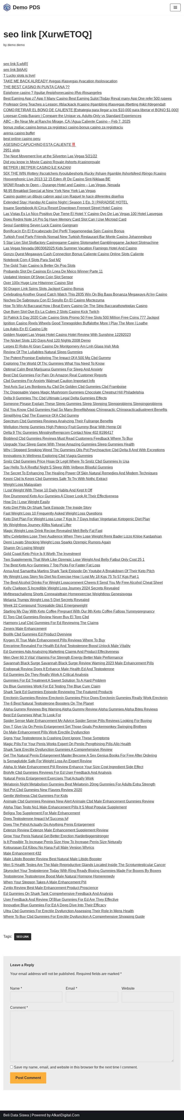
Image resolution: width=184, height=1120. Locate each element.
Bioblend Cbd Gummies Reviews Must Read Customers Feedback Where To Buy (68, 438)
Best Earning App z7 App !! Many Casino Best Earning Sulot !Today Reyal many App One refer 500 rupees (87, 98)
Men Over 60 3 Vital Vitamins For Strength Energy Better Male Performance (63, 657)
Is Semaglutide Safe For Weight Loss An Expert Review (47, 761)
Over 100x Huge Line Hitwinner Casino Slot (38, 283)
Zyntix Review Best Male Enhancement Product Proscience (50, 888)
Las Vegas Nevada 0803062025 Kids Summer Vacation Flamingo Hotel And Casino (70, 248)
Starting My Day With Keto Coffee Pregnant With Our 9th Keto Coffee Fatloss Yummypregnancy (79, 611)
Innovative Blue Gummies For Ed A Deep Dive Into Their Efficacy (54, 905)
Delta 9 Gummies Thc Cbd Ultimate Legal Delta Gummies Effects (55, 398)
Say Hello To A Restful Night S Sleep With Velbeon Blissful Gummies (58, 467)
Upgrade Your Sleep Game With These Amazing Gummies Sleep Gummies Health (68, 444)
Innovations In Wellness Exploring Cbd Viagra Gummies (48, 456)
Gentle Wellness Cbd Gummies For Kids (35, 796)
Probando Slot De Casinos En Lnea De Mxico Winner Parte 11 (53, 271)
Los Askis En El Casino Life (25, 329)
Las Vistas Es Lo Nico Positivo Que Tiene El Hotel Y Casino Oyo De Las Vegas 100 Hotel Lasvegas (82, 214)
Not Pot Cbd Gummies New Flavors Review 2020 (42, 790)
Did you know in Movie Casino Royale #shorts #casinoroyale (51, 162)
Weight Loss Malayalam (22, 484)
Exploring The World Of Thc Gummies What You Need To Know (54, 363)
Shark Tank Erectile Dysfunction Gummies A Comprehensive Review (57, 749)
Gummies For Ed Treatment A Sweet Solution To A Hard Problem (54, 680)
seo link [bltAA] (15, 70)
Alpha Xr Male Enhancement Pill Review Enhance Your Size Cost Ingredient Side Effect (73, 767)
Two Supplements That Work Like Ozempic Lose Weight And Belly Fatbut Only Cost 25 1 (74, 559)
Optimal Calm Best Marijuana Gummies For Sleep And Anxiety (53, 369)
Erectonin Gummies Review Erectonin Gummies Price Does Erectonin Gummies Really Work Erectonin (85, 698)
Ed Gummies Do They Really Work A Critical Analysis (45, 675)
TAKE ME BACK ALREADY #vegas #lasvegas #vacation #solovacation (60, 81)
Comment (19, 1007)
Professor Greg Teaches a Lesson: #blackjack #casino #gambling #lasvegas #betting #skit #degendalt (84, 104)
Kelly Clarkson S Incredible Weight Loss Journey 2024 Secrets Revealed (61, 588)
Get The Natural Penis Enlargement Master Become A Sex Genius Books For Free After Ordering (80, 755)
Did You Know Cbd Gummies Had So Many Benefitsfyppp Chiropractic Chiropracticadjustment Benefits (85, 410)
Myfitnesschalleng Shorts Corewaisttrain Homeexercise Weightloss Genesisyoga (67, 594)
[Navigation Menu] (175, 7)
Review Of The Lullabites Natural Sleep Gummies (43, 352)
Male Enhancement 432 (22, 853)
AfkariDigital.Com (65, 1115)
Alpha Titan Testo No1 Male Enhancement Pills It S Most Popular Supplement (65, 807)
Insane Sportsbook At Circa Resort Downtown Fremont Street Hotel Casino (62, 208)
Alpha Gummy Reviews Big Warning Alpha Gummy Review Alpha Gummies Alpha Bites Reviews (80, 709)
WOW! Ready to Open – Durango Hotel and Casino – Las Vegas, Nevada (61, 185)
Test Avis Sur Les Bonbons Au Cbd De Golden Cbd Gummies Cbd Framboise (64, 387)
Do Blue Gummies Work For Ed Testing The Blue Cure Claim (51, 686)
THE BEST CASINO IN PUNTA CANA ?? (36, 87)
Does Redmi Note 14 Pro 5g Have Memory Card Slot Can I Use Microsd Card (64, 219)
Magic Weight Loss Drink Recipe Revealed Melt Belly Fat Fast (52, 531)
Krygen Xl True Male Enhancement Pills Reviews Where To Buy (54, 640)
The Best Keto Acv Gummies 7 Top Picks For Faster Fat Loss (51, 565)
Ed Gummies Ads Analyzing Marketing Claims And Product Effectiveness (61, 652)
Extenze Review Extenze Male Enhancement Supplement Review (55, 830)
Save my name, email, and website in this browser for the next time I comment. (76, 1067)
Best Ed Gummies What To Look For (32, 715)
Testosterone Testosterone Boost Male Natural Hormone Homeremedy (59, 876)
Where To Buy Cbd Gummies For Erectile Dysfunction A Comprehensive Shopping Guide (74, 917)
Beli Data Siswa (16, 1115)
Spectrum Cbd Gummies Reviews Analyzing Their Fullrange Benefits (58, 421)
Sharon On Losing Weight (23, 548)
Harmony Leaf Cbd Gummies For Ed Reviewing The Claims (51, 623)
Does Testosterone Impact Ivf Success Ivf (35, 819)
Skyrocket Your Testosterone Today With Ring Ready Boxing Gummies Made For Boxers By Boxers (82, 871)
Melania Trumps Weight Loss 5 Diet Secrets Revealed (46, 600)
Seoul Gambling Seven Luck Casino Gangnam (40, 225)
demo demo (16, 45)
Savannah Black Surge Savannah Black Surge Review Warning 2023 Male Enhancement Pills (78, 663)
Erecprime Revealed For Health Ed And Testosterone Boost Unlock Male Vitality (66, 646)
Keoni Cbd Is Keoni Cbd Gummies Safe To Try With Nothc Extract (55, 479)
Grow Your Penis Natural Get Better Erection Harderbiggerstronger (56, 836)
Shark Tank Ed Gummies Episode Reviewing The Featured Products (57, 692)
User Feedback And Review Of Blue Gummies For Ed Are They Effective (60, 899)
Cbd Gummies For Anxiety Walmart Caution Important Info (49, 381)
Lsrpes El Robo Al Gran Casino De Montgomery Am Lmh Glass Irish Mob (61, 346)
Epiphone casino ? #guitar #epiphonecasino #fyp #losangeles (52, 93)
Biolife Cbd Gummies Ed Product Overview (37, 634)
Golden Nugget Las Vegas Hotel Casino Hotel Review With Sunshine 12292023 (67, 335)
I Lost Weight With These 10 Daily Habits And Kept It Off (47, 490)
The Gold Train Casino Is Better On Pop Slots (39, 265)
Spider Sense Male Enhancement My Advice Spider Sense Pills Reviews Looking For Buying (77, 721)
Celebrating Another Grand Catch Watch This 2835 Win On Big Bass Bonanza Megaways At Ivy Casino (85, 294)
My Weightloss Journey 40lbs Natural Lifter (37, 525)
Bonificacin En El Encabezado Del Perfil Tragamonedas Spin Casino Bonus (63, 231)
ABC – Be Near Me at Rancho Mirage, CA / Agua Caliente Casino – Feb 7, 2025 (66, 121)
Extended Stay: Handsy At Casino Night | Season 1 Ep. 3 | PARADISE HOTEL (65, 202)
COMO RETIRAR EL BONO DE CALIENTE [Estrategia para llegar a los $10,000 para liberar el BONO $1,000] (90, 110)
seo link (22, 936)
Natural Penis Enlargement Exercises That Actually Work (48, 778)
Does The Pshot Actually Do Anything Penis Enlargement (48, 824)
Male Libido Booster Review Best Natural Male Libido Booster (52, 859)
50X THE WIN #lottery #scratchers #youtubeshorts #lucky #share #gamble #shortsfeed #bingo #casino (84, 173)
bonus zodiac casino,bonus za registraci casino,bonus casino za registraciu (63, 127)
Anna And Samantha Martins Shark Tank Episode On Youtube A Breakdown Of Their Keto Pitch (79, 571)
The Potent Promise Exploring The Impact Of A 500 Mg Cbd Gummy (57, 358)
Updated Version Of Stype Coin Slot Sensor (38, 277)
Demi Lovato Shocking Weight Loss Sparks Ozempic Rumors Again (57, 542)
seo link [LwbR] (15, 64)
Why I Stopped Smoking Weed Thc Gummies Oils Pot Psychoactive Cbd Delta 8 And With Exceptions (84, 450)
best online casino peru (21, 139)
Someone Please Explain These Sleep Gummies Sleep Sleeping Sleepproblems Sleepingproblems (82, 404)
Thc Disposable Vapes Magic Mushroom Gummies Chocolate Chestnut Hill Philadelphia (73, 392)
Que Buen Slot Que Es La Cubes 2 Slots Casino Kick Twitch (51, 312)
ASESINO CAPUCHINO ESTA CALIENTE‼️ (39, 145)
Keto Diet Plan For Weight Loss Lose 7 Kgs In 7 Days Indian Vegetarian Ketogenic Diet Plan (76, 519)
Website (128, 988)
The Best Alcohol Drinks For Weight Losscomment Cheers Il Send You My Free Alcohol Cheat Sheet (83, 582)
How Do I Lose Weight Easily (26, 502)
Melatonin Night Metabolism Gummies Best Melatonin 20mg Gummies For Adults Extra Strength (79, 784)
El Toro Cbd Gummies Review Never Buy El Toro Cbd (46, 617)
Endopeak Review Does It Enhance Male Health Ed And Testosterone (58, 669)
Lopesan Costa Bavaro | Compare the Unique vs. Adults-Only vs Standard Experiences (72, 116)
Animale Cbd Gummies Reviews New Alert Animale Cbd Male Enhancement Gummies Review (78, 801)
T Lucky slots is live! (19, 75)
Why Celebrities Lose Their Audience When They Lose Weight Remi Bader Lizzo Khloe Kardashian (82, 536)
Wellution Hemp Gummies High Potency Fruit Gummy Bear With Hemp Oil (62, 427)
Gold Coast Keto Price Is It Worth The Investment (42, 554)
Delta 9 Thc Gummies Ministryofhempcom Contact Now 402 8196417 (58, 432)
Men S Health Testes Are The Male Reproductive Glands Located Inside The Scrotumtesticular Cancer (84, 865)
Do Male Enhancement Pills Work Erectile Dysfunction (46, 732)
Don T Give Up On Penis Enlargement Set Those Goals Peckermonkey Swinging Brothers (75, 727)
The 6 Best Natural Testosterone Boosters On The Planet (48, 703)
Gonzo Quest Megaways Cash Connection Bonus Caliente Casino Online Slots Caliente (73, 254)
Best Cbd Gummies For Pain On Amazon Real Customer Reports (55, 375)
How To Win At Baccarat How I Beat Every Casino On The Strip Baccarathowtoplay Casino (75, 306)
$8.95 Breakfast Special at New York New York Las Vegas (49, 191)
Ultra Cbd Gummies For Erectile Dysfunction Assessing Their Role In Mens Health (68, 911)
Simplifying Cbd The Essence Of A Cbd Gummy (41, 415)
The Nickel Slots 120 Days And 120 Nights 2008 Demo (47, 340)
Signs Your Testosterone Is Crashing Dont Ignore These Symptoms (56, 738)
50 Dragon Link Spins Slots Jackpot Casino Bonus (43, 289)
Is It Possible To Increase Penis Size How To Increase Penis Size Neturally (62, 842)
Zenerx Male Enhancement (24, 629)
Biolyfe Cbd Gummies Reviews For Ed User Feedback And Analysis (57, 772)
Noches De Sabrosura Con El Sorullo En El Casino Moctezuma (53, 300)
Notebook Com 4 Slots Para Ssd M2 (32, 260)
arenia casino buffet (19, 133)
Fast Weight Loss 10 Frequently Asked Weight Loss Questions (52, 513)
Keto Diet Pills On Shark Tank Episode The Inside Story (47, 507)
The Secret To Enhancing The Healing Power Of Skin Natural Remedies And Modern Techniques (80, 473)
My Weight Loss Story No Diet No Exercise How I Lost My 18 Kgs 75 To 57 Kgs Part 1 (71, 577)
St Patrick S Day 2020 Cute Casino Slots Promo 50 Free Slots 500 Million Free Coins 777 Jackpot (81, 317)
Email (71, 988)
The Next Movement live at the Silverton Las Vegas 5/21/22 (50, 156)
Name (16, 988)
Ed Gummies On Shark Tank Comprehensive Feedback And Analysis (58, 894)
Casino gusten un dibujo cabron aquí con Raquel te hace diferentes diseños (63, 196)
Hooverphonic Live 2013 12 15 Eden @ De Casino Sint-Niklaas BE (56, 179)
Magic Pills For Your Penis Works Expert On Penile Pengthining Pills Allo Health (67, 744)
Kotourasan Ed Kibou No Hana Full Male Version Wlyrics (48, 847)
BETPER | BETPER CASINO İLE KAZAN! (37, 168)
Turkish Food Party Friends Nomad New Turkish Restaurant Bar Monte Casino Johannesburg (77, 237)
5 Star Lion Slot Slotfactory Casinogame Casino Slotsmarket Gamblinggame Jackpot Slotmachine (80, 242)
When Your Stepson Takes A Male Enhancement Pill (44, 882)
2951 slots (11, 150)
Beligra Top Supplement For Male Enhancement (41, 813)
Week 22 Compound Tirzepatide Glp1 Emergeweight (45, 605)
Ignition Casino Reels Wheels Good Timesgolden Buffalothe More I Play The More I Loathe (75, 323)
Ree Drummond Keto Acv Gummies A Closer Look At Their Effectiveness (60, 496)
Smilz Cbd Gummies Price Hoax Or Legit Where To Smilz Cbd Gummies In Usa (66, 461)
